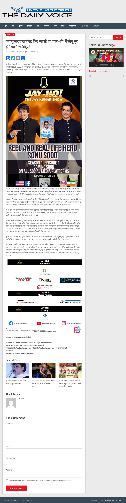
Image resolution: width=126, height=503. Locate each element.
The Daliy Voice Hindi (10, 500)
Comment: (10, 423)
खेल (38, 25)
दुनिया (20, 25)
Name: (8, 446)
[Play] (92, 65)
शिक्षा (62, 25)
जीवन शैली (72, 25)
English (96, 25)
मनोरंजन (46, 25)
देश (13, 25)
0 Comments (33, 52)
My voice (84, 25)
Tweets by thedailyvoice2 (99, 71)
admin (13, 52)
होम (6, 25)
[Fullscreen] (120, 65)
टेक (55, 25)
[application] (106, 57)
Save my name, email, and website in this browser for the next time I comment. (40, 480)
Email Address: (11, 458)
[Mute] (116, 65)
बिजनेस (29, 25)
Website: (9, 470)
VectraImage (106, 500)
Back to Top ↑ (118, 500)
